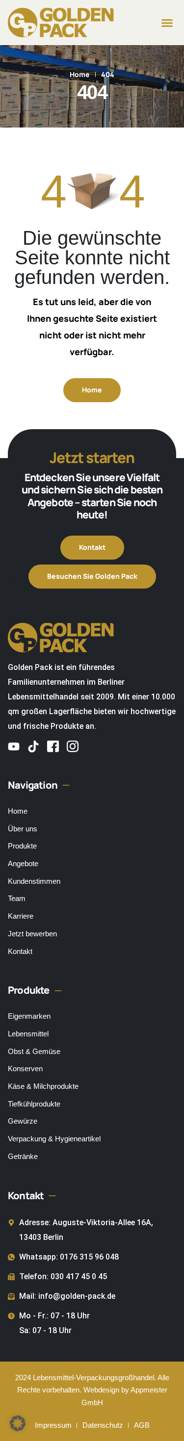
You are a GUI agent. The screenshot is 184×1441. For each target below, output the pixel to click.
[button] (167, 22)
